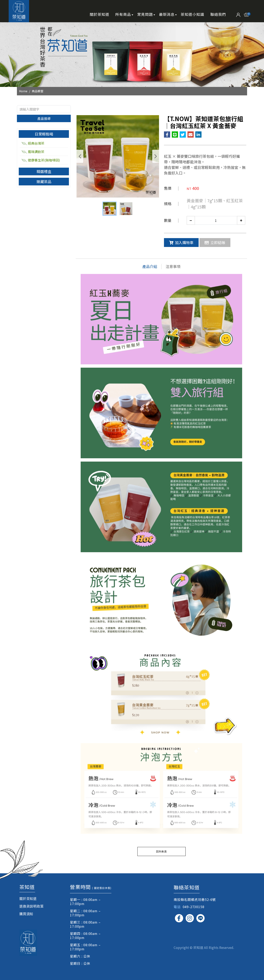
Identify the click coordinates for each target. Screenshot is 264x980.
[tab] (44, 134)
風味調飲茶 (36, 151)
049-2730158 (193, 906)
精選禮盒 (44, 171)
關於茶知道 (28, 898)
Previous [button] (80, 156)
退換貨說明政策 (31, 906)
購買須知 (26, 914)
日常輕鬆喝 (44, 134)
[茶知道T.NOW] (19, 11)
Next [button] (155, 156)
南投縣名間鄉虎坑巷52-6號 (195, 899)
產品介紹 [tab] (149, 266)
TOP (253, 847)
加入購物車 (184, 242)
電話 (177, 907)
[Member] (238, 14)
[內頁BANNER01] (132, 54)
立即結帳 (217, 242)
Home (23, 91)
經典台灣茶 (36, 143)
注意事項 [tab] (173, 266)
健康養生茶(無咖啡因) (44, 160)
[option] (132, 54)
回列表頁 (161, 851)
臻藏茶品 (44, 181)
